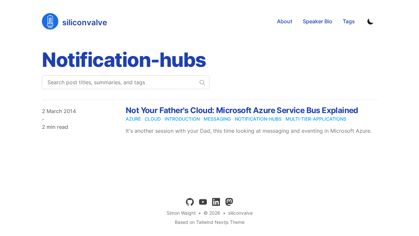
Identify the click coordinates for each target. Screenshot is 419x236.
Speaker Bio (317, 21)
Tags (349, 21)
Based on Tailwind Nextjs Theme (210, 222)
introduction (182, 119)
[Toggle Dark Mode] (370, 21)
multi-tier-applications (315, 119)
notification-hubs (258, 119)
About (284, 21)
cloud (153, 119)
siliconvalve (240, 213)
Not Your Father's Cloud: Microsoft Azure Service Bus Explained (242, 110)
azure (133, 119)
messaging (217, 119)
